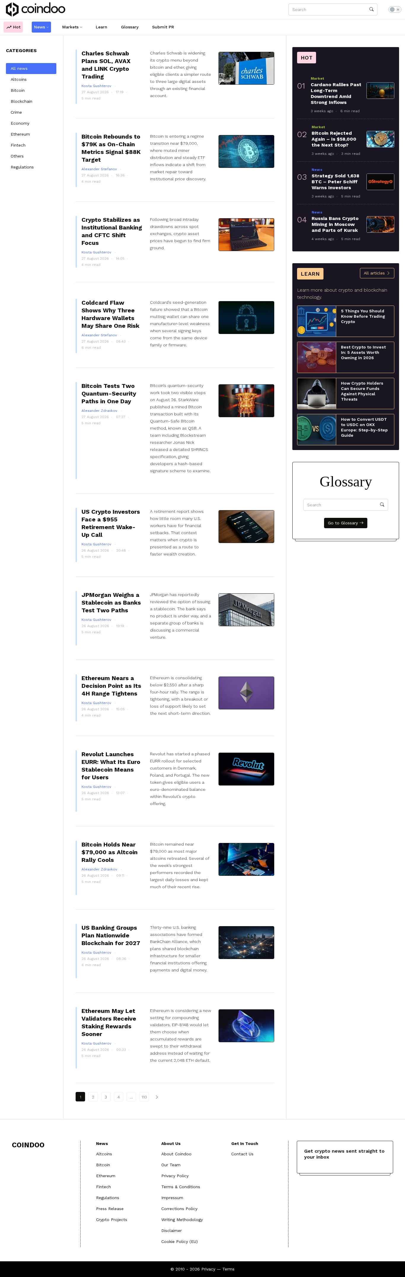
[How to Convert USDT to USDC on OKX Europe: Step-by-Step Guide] (316, 429)
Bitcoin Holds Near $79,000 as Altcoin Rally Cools (110, 852)
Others (17, 156)
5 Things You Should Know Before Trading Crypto (363, 316)
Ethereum (20, 134)
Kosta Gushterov (97, 86)
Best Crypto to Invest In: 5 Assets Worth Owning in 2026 (363, 352)
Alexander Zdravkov (100, 411)
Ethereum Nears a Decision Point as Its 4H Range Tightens (111, 685)
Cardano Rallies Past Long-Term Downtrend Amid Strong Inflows (336, 93)
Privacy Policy (175, 1175)
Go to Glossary (343, 523)
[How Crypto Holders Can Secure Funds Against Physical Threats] (316, 393)
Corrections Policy (179, 1208)
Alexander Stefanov (100, 169)
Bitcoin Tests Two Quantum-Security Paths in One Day (109, 393)
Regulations (22, 167)
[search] (371, 9)
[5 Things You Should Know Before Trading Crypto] (316, 321)
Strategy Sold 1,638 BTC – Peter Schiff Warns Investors (335, 181)
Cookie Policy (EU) (179, 1241)
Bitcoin (18, 90)
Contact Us (242, 1153)
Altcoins (19, 79)
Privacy (208, 1269)
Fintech (18, 145)
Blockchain (21, 101)
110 (144, 1097)
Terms (228, 1269)
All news (19, 68)
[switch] (394, 9)
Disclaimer (171, 1230)
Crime (16, 112)
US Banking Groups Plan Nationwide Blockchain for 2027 (111, 935)
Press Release (110, 1208)
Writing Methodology (182, 1219)
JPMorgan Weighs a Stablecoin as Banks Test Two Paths (111, 602)
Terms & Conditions (180, 1186)
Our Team (171, 1164)
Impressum (172, 1197)
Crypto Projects (111, 1219)
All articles (375, 273)
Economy (20, 123)
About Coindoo (176, 1153)
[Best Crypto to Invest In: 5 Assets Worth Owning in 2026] (316, 357)
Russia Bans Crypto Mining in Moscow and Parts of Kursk (335, 224)
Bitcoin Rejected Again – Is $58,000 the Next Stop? (334, 139)
